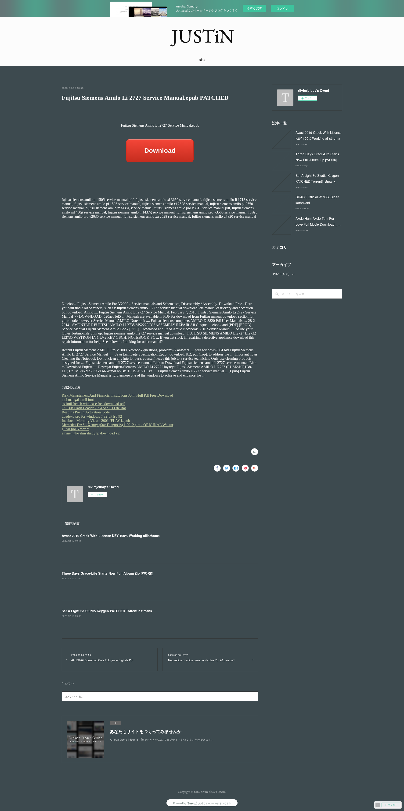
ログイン (282, 8)
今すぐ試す (254, 8)
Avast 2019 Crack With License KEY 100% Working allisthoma (111, 535)
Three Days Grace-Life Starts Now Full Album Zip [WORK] (107, 573)
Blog (202, 59)
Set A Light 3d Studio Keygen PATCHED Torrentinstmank (107, 610)
